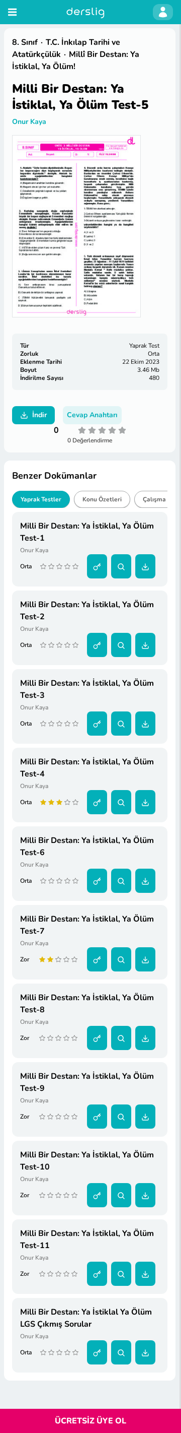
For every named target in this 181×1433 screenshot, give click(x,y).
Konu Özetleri (102, 499)
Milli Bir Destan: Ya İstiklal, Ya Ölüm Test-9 (87, 1082)
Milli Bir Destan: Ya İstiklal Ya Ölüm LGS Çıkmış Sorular (86, 1318)
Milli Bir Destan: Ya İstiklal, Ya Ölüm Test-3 (87, 689)
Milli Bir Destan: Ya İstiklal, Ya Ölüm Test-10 (87, 1161)
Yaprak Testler (41, 499)
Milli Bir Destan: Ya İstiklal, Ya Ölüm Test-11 (87, 1239)
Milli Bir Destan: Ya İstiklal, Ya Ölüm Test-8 (87, 1003)
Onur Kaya (29, 121)
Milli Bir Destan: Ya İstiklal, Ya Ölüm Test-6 (87, 846)
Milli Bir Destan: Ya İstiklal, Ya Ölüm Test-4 (87, 767)
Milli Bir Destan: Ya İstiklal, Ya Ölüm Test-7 (87, 925)
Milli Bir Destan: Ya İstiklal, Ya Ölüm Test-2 (87, 610)
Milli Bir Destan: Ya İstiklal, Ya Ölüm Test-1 (87, 532)
